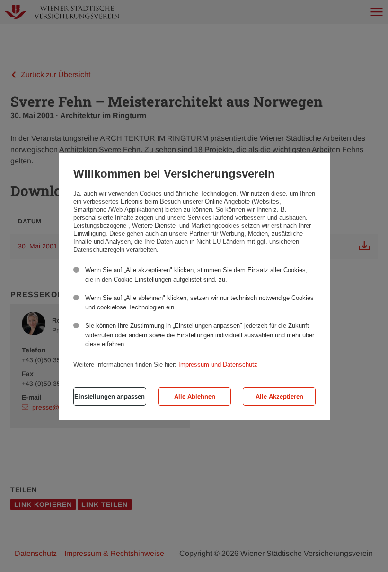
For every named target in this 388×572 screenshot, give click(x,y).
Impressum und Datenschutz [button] (217, 364)
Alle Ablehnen (194, 396)
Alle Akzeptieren (279, 396)
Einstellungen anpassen (109, 396)
